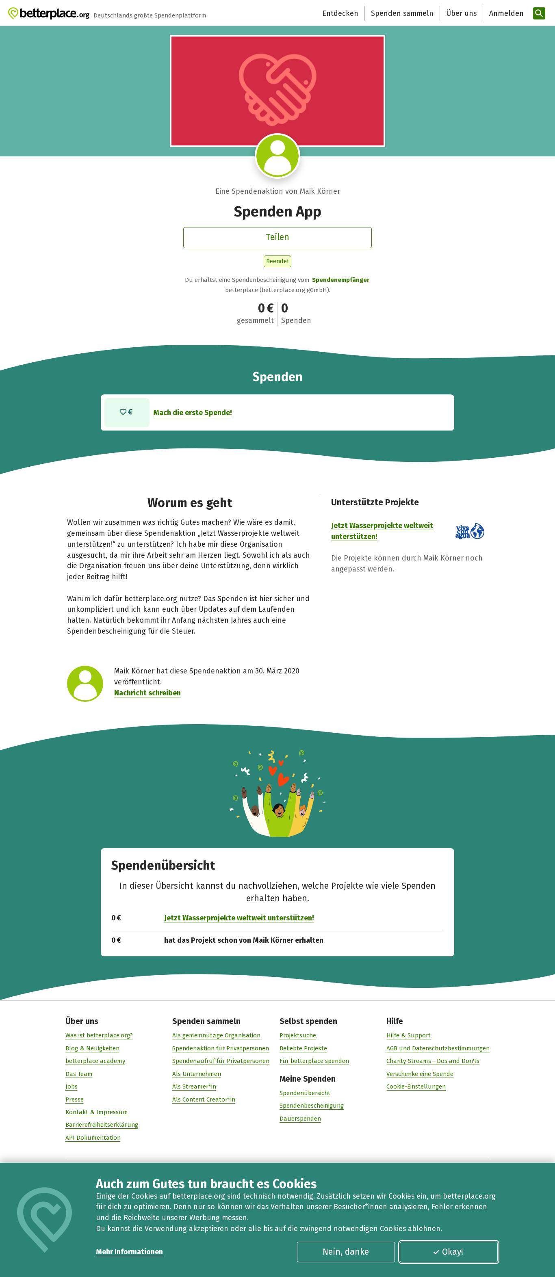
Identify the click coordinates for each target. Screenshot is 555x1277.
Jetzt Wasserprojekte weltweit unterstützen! (239, 917)
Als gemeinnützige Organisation (216, 1035)
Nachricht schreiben (147, 692)
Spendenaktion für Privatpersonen (220, 1048)
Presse (74, 1099)
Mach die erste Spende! (192, 412)
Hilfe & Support (408, 1035)
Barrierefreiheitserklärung (101, 1124)
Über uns (461, 13)
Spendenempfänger (340, 280)
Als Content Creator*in (203, 1099)
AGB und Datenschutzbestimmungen (438, 1048)
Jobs (71, 1086)
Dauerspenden (300, 1118)
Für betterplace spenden (314, 1061)
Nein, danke (346, 1252)
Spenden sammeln (402, 13)
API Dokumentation (93, 1137)
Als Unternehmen (196, 1074)
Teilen (277, 237)
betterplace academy (95, 1061)
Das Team (79, 1074)
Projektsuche (298, 1035)
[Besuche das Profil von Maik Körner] (277, 156)
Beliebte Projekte (303, 1048)
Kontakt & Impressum (96, 1112)
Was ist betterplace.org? (99, 1035)
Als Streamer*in (194, 1086)
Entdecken (340, 13)
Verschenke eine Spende (419, 1074)
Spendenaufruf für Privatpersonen (220, 1061)
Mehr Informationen (129, 1251)
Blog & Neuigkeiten (92, 1048)
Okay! (452, 1252)
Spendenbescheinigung (312, 1105)
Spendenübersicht (305, 1093)
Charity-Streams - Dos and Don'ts (432, 1061)
